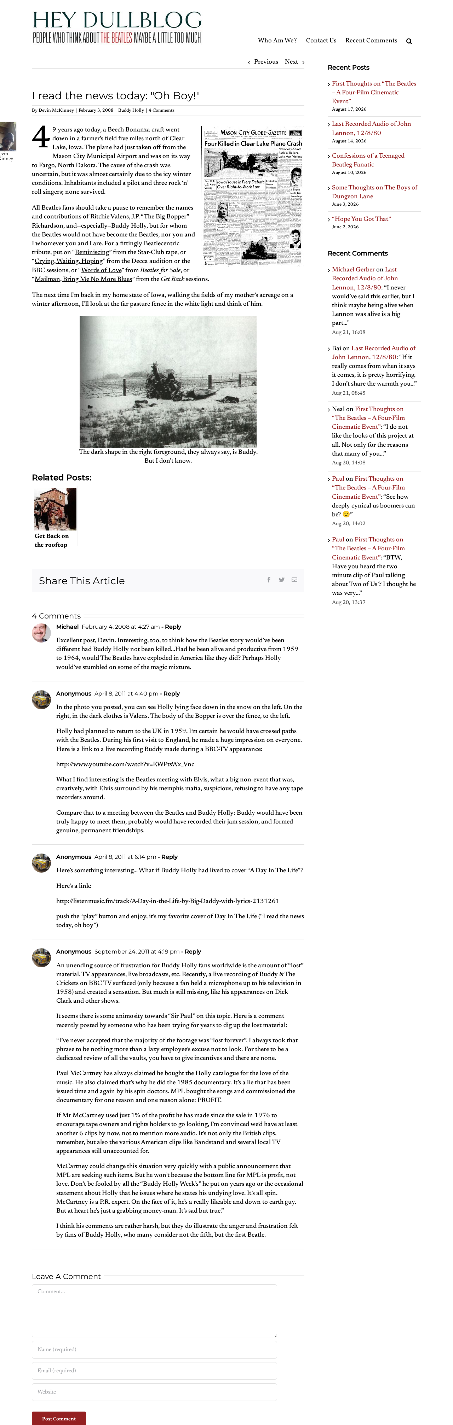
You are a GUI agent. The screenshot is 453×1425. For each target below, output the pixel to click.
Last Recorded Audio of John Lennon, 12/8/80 (365, 279)
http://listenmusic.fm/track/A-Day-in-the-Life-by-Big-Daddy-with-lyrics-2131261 (168, 901)
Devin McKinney (56, 110)
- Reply (170, 626)
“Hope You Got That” (361, 219)
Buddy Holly (131, 110)
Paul (338, 479)
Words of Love (101, 271)
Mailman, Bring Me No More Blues (83, 279)
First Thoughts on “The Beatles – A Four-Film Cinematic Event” (374, 93)
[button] (409, 27)
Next (291, 62)
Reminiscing (92, 253)
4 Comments (161, 110)
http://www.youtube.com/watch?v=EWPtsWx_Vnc (125, 765)
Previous (266, 62)
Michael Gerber (353, 270)
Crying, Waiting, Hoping (69, 261)
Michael (67, 626)
